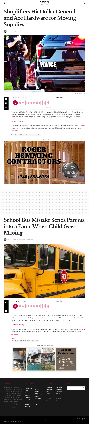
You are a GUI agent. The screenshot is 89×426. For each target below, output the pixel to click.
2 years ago (22, 31)
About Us (12, 419)
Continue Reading (17, 121)
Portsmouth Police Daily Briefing (23, 134)
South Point (59, 389)
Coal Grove (59, 387)
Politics (37, 391)
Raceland (58, 399)
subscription (37, 134)
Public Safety (30, 31)
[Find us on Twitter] (79, 419)
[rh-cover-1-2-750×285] (44, 359)
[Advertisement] (44, 202)
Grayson (58, 393)
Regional (37, 396)
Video (36, 404)
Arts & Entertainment (29, 387)
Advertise (20, 419)
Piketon (48, 401)
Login (13, 338)
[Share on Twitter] (6, 103)
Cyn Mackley (12, 31)
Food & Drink (28, 399)
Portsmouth (49, 387)
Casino (26, 390)
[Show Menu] (4, 3)
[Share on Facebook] (6, 99)
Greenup (58, 397)
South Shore (59, 395)
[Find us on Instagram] (82, 419)
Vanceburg (59, 391)
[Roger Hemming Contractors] (44, 162)
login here (14, 130)
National (27, 404)
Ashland (58, 401)
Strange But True (38, 399)
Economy (27, 393)
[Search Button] (84, 3)
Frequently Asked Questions (42, 419)
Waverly (48, 393)
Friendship (49, 395)
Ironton (48, 397)
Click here (81, 126)
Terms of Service (69, 419)
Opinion (37, 389)
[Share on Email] (6, 107)
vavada (37, 402)
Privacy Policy (57, 419)
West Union (49, 399)
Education (27, 395)
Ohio (36, 387)
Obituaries (27, 406)
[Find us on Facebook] (77, 419)
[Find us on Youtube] (84, 419)
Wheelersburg (49, 389)
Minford (48, 391)
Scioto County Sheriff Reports (22, 340)
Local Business (28, 402)
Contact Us (28, 419)
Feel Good (27, 397)
